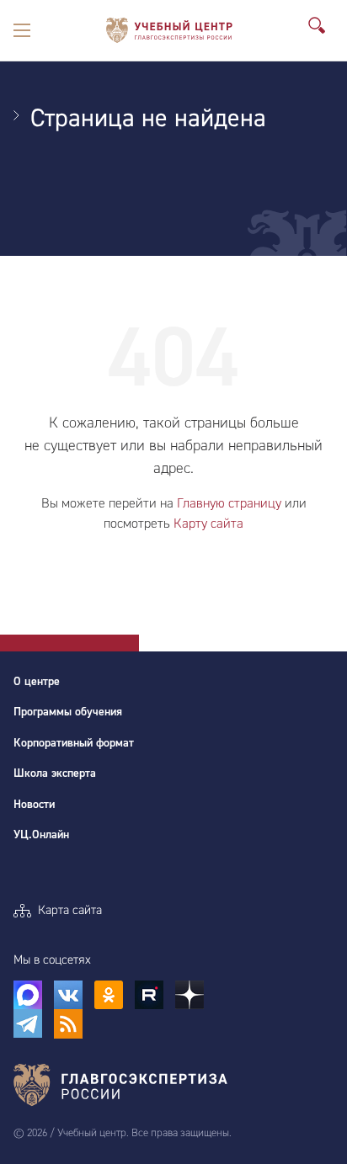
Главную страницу (229, 503)
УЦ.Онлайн (41, 834)
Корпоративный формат (73, 743)
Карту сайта (208, 523)
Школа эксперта (54, 773)
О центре (36, 681)
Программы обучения (67, 712)
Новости (34, 804)
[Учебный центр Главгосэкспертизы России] (169, 30)
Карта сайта (70, 910)
